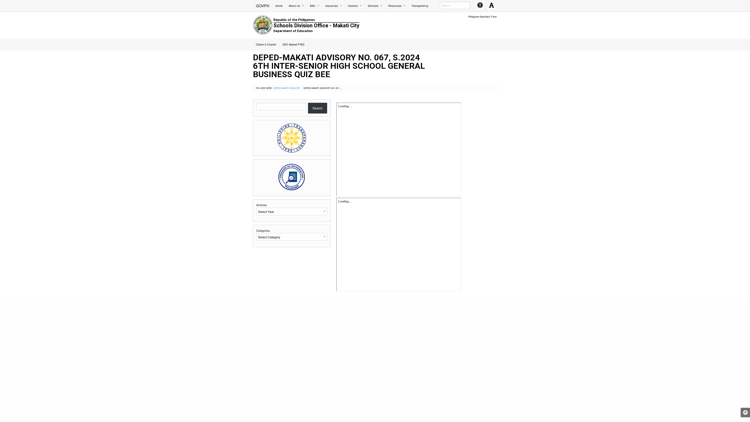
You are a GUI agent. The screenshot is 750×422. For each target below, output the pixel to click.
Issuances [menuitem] (331, 6)
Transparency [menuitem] (420, 6)
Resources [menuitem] (395, 6)
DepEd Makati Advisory (286, 87)
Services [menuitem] (373, 6)
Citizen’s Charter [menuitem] (266, 44)
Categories (263, 230)
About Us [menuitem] (294, 6)
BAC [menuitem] (312, 6)
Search (317, 108)
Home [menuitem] (279, 6)
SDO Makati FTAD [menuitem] (293, 44)
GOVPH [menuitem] (262, 5)
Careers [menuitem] (353, 6)
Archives (261, 205)
